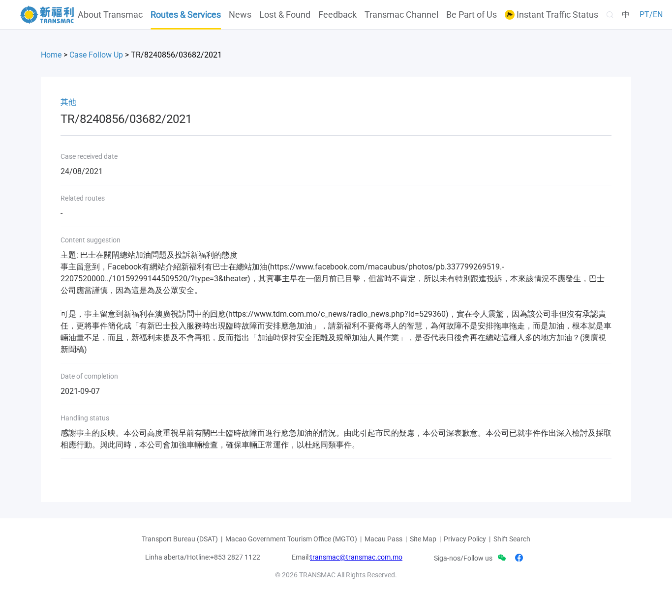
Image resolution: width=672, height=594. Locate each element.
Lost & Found (284, 15)
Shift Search (511, 539)
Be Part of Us (471, 15)
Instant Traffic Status (556, 15)
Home (51, 54)
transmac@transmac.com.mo (356, 557)
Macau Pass (383, 539)
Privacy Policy (465, 539)
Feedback (337, 15)
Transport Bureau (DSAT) (180, 539)
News (240, 15)
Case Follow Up (96, 54)
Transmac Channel (401, 15)
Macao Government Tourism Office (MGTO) (291, 539)
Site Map (423, 539)
